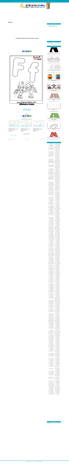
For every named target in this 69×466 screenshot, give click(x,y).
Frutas (57, 278)
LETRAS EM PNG (51, 297)
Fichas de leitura (57, 272)
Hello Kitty (50, 286)
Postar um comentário (13, 135)
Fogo (50, 274)
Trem (57, 383)
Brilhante (57, 221)
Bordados (57, 218)
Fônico (51, 277)
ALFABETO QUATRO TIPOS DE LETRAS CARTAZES (57, 177)
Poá (56, 348)
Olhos (50, 330)
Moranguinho (50, 324)
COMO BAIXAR (51, 236)
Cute (50, 246)
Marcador (50, 310)
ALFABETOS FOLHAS (51, 189)
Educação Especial (51, 263)
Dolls (57, 260)
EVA (50, 269)
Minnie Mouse (51, 319)
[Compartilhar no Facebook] (23, 51)
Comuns (57, 236)
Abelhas (51, 145)
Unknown (10, 128)
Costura (57, 240)
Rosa (56, 359)
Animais (57, 198)
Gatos (57, 282)
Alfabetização (57, 146)
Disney (50, 259)
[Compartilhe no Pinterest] (27, 51)
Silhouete (50, 368)
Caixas (51, 222)
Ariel (56, 202)
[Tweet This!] (26, 116)
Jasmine (57, 288)
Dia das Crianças (50, 254)
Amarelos (57, 197)
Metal (57, 315)
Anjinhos (57, 199)
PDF (56, 338)
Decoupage (56, 249)
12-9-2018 (13, 128)
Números (57, 326)
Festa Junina (50, 272)
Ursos (56, 387)
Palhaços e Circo (57, 331)
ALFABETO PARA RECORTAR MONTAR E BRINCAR (57, 173)
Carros (51, 225)
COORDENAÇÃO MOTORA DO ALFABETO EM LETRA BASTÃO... (54, 109)
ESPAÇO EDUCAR (30, 1)
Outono (57, 330)
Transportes (50, 383)
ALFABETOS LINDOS (32, 461)
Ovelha (51, 331)
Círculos (51, 232)
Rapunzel (57, 354)
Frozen (51, 278)
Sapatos (51, 362)
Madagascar (57, 307)
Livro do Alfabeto (57, 305)
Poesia (51, 349)
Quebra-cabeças (50, 354)
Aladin (51, 146)
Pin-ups (51, 343)
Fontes (57, 277)
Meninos (51, 315)
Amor (50, 198)
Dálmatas (57, 246)
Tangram (57, 373)
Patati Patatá (56, 335)
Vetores (51, 391)
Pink (56, 343)
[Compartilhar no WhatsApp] (31, 51)
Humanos (57, 286)
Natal (56, 325)
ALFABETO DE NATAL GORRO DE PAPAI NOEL (57, 162)
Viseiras (51, 392)
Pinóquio (51, 344)
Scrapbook (56, 363)
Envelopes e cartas (51, 265)
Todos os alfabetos (51, 377)
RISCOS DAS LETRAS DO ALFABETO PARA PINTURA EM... (53, 70)
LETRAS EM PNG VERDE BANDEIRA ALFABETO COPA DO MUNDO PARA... (54, 119)
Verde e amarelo (57, 388)
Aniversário (50, 199)
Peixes (51, 340)
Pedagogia (50, 339)
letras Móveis (57, 302)
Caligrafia (57, 222)
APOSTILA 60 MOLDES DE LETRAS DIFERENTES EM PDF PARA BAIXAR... (53, 90)
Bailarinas (57, 207)
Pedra (57, 339)
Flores (57, 273)
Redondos (50, 358)
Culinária (51, 244)
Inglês (50, 288)
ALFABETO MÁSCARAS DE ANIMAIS (57, 170)
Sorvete (57, 372)
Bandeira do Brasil (57, 208)
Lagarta (57, 295)
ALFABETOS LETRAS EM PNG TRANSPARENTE (51, 193)
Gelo (50, 283)
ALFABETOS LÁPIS (57, 189)
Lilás (50, 305)
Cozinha (51, 241)
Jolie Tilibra (57, 292)
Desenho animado (51, 250)
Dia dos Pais (56, 255)
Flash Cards (50, 273)
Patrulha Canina (51, 338)
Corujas (51, 240)
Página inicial (26, 139)
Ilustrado (57, 287)
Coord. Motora (57, 237)
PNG (50, 348)
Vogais (57, 392)
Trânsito (57, 382)
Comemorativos (57, 235)
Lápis (50, 296)
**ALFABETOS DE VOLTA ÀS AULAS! (53, 26)
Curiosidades (50, 245)
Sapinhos (57, 362)
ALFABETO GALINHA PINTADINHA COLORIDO (57, 166)
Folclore (57, 274)
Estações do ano (51, 268)
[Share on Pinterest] (28, 116)
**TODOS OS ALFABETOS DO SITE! (52, 25)
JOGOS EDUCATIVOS (51, 291)
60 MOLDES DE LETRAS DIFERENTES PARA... (53, 61)
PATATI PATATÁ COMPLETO (26, 110)
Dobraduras (56, 259)
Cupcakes (57, 244)
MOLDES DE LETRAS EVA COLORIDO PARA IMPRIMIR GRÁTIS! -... (54, 99)
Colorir (50, 235)
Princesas (57, 353)
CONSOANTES (51, 237)
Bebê (50, 211)
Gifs (56, 283)
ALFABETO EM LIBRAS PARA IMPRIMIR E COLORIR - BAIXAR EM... (53, 128)
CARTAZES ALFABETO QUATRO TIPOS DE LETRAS (57, 227)
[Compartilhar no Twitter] (25, 51)
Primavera (50, 353)
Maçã (57, 306)
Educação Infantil (57, 263)
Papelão (57, 334)
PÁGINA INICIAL (16, 1)
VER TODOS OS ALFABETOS (22, 1)
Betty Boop (56, 212)
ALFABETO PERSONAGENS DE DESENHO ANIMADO (51, 177)
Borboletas (50, 218)
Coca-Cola (57, 232)
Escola (57, 265)
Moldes (57, 319)
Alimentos (50, 197)
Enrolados (57, 264)
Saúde (51, 363)
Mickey (57, 316)
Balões (51, 208)
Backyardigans (51, 207)
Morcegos (57, 324)
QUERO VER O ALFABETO (27, 109)
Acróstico (57, 145)
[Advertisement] (33, 16)
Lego (57, 296)
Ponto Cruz (56, 349)
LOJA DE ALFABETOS (51, 306)
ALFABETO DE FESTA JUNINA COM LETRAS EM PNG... (54, 137)
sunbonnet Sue (51, 373)
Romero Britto (51, 359)
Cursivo (57, 245)
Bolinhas (51, 217)
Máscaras (51, 311)
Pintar (57, 344)
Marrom (57, 310)
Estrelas (57, 268)
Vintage (57, 391)
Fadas (57, 269)
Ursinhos (51, 387)
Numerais (50, 326)
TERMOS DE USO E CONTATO (37, 1)
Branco (51, 221)
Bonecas (57, 217)
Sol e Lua (51, 372)
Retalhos (57, 358)
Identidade (50, 287)
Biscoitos (57, 213)
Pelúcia (57, 340)
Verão (50, 388)
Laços (50, 295)
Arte (56, 203)
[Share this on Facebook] (23, 116)
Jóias (57, 291)
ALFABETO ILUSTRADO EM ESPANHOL (51, 170)
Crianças (57, 241)
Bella (57, 211)
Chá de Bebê (50, 231)
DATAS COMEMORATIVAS (46, 1)
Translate (55, 44)
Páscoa (51, 335)
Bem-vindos (50, 212)
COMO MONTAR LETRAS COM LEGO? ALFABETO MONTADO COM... (54, 80)
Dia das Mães (57, 254)
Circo (57, 231)
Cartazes (57, 225)
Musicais (51, 325)
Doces (51, 260)
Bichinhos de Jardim (51, 213)
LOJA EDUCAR (53, 1)
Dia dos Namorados (51, 255)
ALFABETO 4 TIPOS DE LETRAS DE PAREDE (57, 149)
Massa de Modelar (57, 311)
